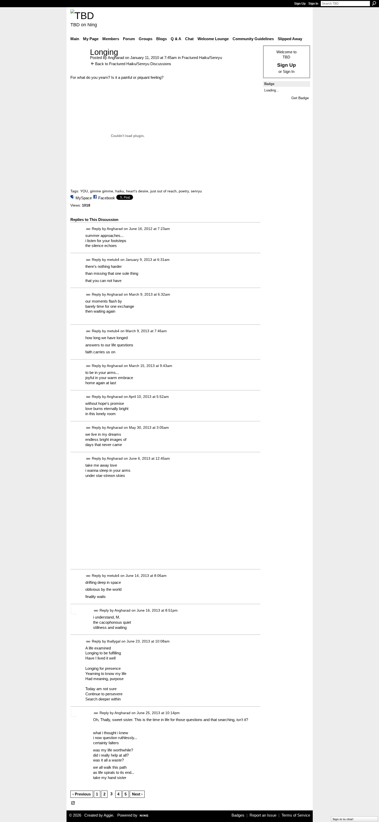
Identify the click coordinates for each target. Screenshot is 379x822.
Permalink (88, 229)
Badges (238, 815)
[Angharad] (78, 62)
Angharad (116, 57)
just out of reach (163, 191)
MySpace (84, 198)
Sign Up (300, 3)
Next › (137, 794)
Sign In (313, 3)
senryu (196, 191)
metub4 (113, 260)
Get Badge (300, 98)
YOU (84, 191)
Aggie (108, 815)
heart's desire (137, 191)
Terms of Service (296, 815)
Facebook (106, 198)
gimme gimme (101, 191)
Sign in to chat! (343, 819)
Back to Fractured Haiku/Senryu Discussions (133, 64)
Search (374, 3)
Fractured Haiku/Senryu (202, 57)
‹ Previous (81, 794)
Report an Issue (263, 815)
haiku (119, 191)
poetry (184, 191)
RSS (73, 803)
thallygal (113, 641)
